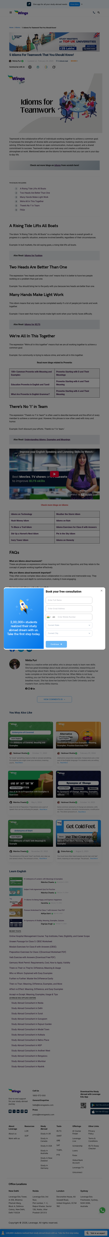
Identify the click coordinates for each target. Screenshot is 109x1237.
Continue (55, 644)
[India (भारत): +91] (48, 617)
